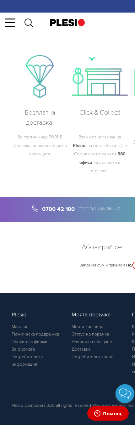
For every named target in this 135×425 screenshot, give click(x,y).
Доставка (81, 349)
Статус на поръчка (90, 334)
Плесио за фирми (29, 341)
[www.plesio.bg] (67, 22)
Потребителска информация (27, 360)
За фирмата (23, 349)
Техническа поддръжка (35, 334)
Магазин (20, 326)
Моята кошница (87, 326)
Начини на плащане (92, 341)
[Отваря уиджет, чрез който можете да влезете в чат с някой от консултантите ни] (108, 414)
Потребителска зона (92, 356)
